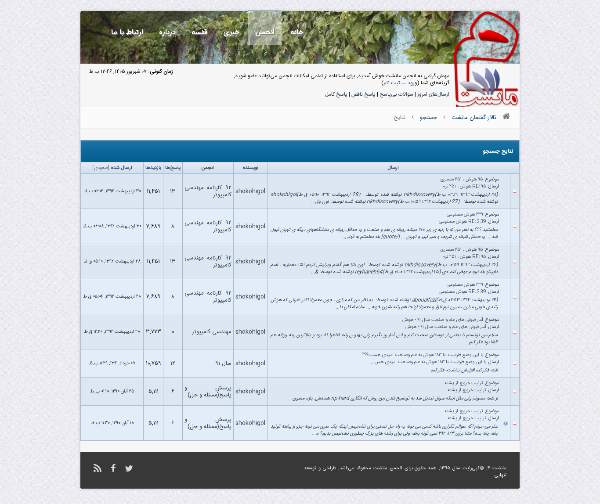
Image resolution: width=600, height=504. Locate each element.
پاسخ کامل (336, 94)
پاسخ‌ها (173, 168)
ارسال (393, 168)
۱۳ (173, 191)
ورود (412, 83)
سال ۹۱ (223, 363)
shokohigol (250, 191)
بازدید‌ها (153, 168)
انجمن (265, 32)
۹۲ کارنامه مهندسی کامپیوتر (207, 191)
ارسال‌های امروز (433, 94)
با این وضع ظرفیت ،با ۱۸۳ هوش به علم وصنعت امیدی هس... (428, 362)
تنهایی (500, 475)
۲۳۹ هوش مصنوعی (465, 215)
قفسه (199, 32)
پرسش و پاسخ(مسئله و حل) (207, 391)
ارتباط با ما (127, 32)
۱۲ (172, 363)
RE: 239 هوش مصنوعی (462, 222)
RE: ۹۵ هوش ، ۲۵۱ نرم (464, 187)
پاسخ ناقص (363, 94)
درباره (167, 32)
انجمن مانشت (387, 468)
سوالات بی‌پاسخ (396, 94)
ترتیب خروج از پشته (464, 383)
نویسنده (250, 168)
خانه (297, 32)
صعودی (101, 168)
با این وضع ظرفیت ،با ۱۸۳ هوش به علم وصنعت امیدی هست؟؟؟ (422, 355)
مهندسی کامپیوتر (211, 332)
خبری (231, 32)
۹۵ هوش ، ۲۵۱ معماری (461, 180)
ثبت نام (391, 83)
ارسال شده (121, 168)
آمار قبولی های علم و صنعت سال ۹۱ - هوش (442, 320)
